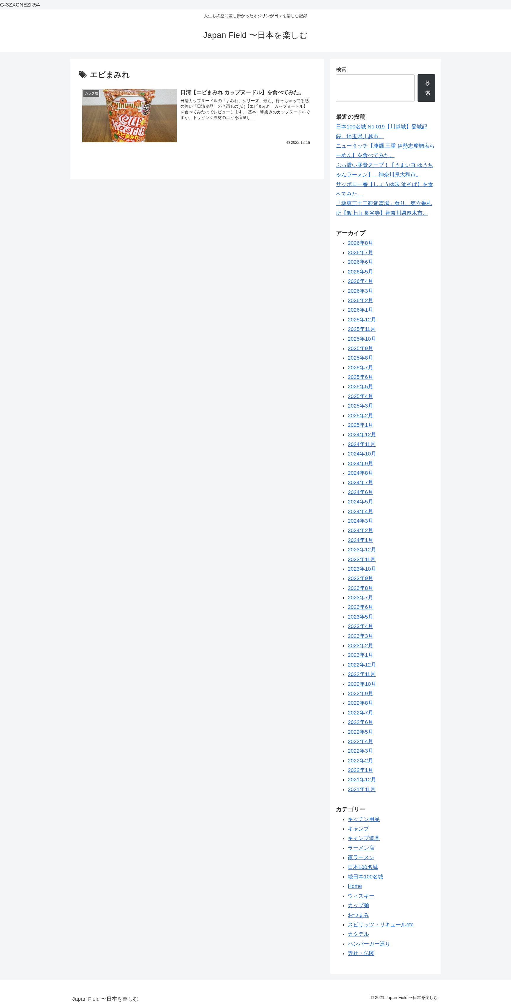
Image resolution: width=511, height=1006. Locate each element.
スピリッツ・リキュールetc (380, 925)
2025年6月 (360, 377)
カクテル (358, 934)
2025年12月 (362, 320)
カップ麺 (358, 905)
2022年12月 (362, 665)
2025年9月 (360, 348)
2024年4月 (360, 511)
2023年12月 (362, 550)
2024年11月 (362, 444)
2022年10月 (362, 684)
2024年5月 (360, 502)
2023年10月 (362, 569)
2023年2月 (360, 645)
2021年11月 (362, 789)
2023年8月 (360, 588)
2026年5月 (360, 272)
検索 (341, 70)
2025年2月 (360, 416)
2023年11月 (362, 559)
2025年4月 (360, 396)
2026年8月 (360, 243)
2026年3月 (360, 291)
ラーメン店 (361, 848)
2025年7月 (360, 368)
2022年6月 (360, 722)
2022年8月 (360, 703)
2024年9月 (360, 463)
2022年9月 (360, 693)
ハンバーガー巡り (369, 944)
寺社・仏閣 (361, 953)
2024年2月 (360, 530)
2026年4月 (360, 281)
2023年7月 (360, 598)
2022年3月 (360, 751)
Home (355, 886)
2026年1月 (360, 310)
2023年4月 (360, 626)
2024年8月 (360, 473)
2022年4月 (360, 741)
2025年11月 (362, 329)
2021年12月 (362, 780)
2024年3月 (360, 521)
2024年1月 (360, 540)
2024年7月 (360, 482)
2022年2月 (360, 761)
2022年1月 (360, 770)
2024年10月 (362, 454)
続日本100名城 (365, 877)
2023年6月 (360, 607)
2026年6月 (360, 262)
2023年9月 (360, 578)
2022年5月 (360, 732)
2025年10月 (362, 339)
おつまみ (358, 915)
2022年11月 (362, 674)
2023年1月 (360, 655)
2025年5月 (360, 386)
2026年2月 (360, 300)
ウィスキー (361, 896)
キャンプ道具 (364, 838)
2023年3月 (360, 636)
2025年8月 (360, 358)
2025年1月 (360, 425)
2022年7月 (360, 713)
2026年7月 (360, 252)
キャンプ (358, 829)
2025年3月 (360, 406)
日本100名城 (363, 867)
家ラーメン (361, 857)
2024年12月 (362, 434)
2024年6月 (360, 492)
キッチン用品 (364, 819)
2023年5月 (360, 617)
